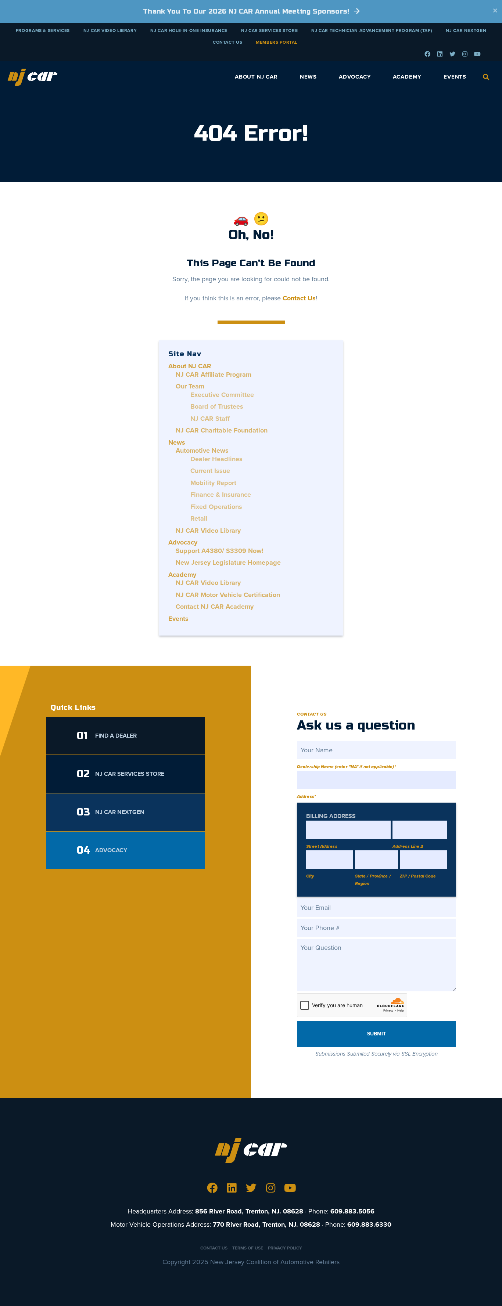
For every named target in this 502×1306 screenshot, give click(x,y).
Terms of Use (247, 1248)
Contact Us (227, 42)
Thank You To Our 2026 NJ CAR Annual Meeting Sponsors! (247, 11)
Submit (376, 1034)
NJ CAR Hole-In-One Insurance (188, 30)
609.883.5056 (352, 1211)
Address (306, 796)
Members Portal (276, 42)
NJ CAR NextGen (466, 30)
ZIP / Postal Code (418, 876)
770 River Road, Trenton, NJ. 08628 (266, 1224)
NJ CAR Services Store (269, 30)
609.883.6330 (369, 1224)
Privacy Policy (285, 1248)
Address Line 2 (407, 846)
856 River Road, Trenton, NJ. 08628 (249, 1211)
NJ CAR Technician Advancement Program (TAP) (371, 30)
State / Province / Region (373, 879)
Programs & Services (43, 30)
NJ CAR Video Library (110, 30)
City (310, 876)
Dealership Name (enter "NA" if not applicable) (346, 766)
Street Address (321, 846)
